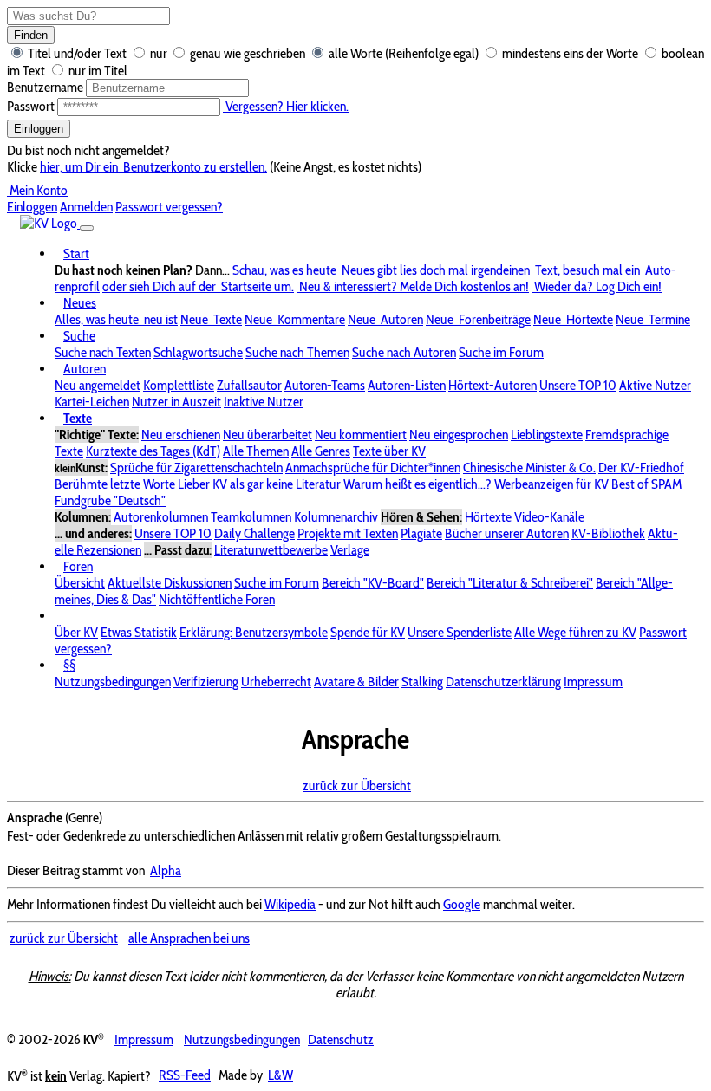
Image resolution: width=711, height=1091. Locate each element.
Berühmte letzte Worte (115, 484)
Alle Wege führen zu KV (575, 632)
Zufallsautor (249, 385)
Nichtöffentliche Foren (217, 599)
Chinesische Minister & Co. (529, 467)
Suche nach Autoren (404, 352)
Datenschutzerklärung (503, 681)
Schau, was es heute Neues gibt (314, 270)
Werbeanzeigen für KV (551, 484)
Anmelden (86, 206)
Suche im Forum (501, 352)
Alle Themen (256, 451)
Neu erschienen (180, 434)
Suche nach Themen (297, 352)
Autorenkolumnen (161, 517)
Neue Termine (653, 319)
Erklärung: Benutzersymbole (253, 632)
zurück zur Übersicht (357, 785)
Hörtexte (488, 517)
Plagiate (421, 533)
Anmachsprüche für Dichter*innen (372, 467)
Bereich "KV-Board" (373, 583)
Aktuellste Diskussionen (170, 583)
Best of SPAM (646, 484)
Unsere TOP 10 (577, 385)
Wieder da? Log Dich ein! (597, 286)
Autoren (84, 368)
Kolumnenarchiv (336, 517)
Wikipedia (290, 904)
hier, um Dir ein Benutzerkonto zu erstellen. (153, 167)
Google (461, 904)
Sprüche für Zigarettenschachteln (196, 467)
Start (76, 253)
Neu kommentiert (361, 434)
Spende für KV (367, 632)
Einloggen (38, 128)
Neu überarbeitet (267, 434)
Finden (31, 35)
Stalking (422, 681)
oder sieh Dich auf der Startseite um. (198, 286)
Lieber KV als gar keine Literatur (259, 484)
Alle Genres (320, 451)
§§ (69, 665)
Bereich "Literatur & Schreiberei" (510, 583)
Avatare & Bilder (356, 681)
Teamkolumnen (251, 517)
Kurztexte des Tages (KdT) (153, 451)
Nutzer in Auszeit (176, 401)
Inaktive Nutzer (263, 401)
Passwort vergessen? (169, 206)
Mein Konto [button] (37, 190)
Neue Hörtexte (573, 319)
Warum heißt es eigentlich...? (417, 484)
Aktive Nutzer (655, 385)
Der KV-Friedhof (641, 467)
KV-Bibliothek (608, 533)
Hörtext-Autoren (492, 385)
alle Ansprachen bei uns (189, 938)
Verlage (349, 550)
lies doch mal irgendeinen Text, (480, 270)
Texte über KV (389, 451)
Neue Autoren (385, 319)
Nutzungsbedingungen (113, 681)
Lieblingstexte (547, 434)
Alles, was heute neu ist (116, 319)
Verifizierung (205, 681)
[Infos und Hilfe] (63, 615)
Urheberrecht (276, 681)
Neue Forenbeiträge (478, 319)
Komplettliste (178, 385)
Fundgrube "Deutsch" (110, 500)
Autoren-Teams (324, 385)
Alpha (165, 870)
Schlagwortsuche (198, 352)
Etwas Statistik (139, 632)
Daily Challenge (254, 533)
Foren (78, 566)
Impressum (593, 681)
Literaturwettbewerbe (271, 550)
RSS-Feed (185, 1076)
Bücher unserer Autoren (507, 533)
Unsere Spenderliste (460, 632)
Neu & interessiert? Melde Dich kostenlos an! (413, 286)
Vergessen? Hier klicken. (286, 106)
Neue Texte (211, 319)
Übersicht (80, 583)
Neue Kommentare (295, 319)
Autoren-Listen (407, 385)
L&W (280, 1076)
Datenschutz (341, 1039)
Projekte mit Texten (347, 533)
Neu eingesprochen (458, 434)
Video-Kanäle (549, 517)
